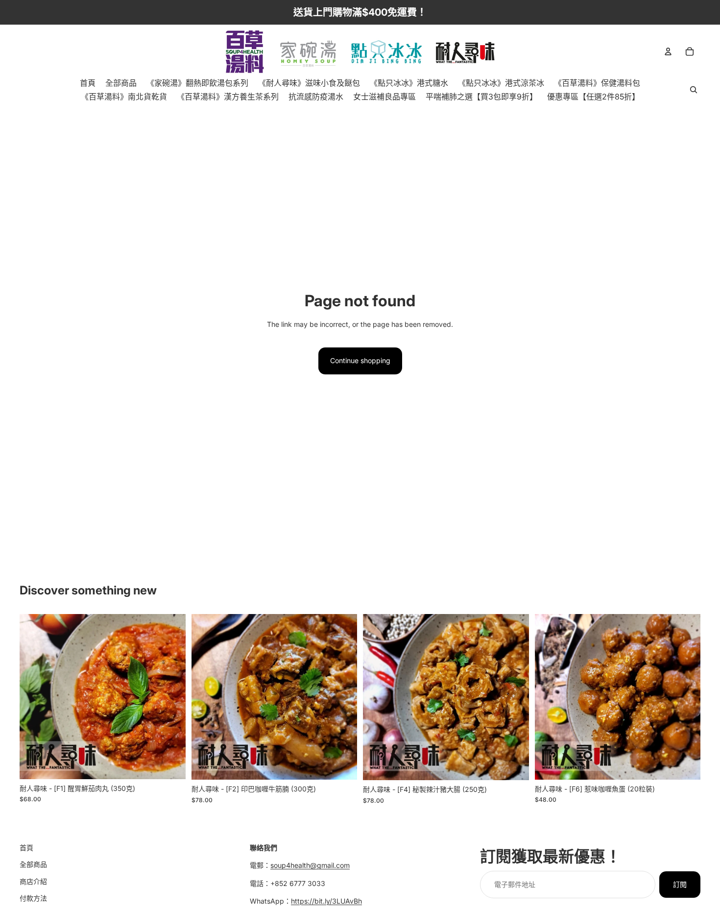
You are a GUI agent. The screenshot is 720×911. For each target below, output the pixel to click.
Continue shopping (360, 360)
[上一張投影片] (34, 696)
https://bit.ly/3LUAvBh (326, 901)
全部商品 (33, 864)
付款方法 (33, 898)
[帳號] (668, 51)
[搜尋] (693, 89)
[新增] (170, 764)
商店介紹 (33, 881)
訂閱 (680, 884)
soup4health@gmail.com (310, 865)
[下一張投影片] (171, 696)
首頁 (26, 847)
